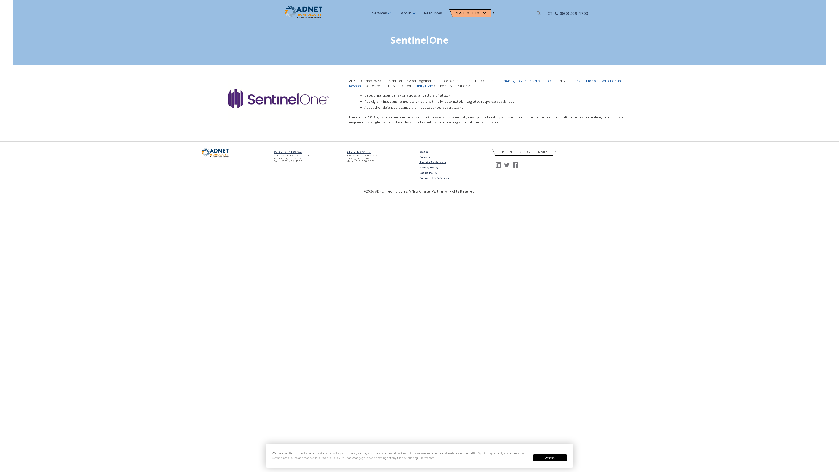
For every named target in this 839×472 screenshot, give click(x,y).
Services (379, 13)
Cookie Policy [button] (331, 458)
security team (422, 85)
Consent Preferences (434, 178)
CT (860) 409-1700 (568, 13)
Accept (550, 457)
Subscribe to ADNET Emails (523, 151)
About (406, 13)
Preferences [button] (427, 458)
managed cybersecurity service (528, 80)
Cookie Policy (428, 173)
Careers (425, 157)
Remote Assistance (433, 162)
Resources (433, 13)
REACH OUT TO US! (470, 13)
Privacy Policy (429, 167)
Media (424, 152)
